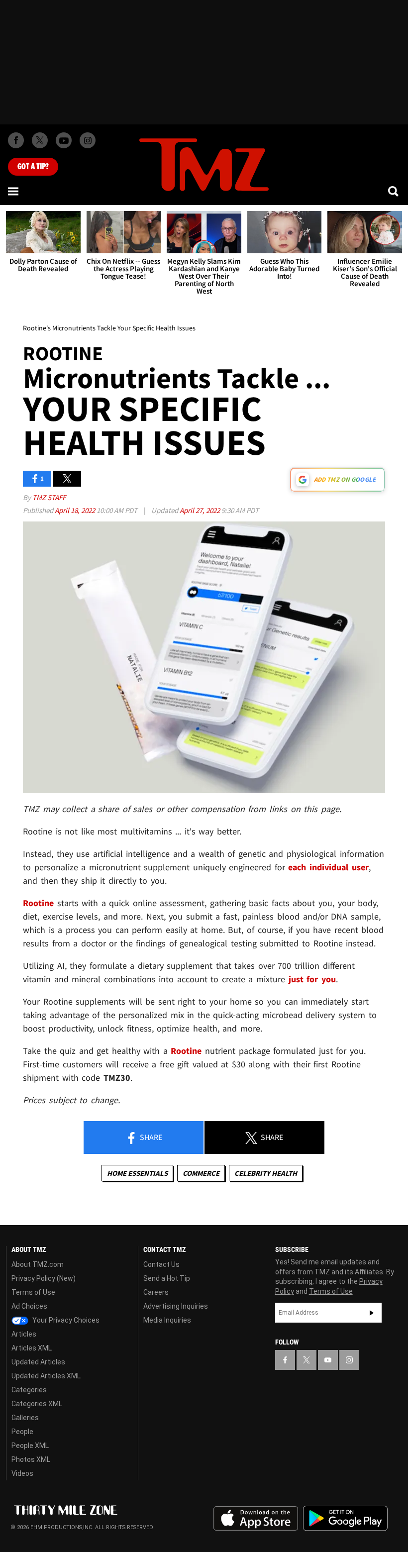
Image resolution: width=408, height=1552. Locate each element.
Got (33, 167)
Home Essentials (137, 1173)
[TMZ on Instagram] (88, 140)
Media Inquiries (167, 1320)
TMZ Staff (49, 497)
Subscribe (372, 1313)
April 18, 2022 (76, 510)
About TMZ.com (37, 1264)
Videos (22, 1473)
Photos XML (30, 1459)
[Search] (394, 191)
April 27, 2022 (200, 510)
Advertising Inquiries (175, 1306)
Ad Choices (29, 1306)
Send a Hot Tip (166, 1278)
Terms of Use (33, 1292)
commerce (201, 1173)
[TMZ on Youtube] (64, 140)
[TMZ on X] (40, 140)
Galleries (25, 1418)
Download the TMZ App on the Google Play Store (345, 1518)
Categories (29, 1390)
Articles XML (31, 1348)
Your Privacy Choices (65, 1320)
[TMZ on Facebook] (16, 140)
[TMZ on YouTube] (328, 1360)
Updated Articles (38, 1362)
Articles (23, 1334)
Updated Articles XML (46, 1376)
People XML (30, 1445)
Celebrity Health (265, 1173)
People (22, 1432)
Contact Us (161, 1264)
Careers (156, 1292)
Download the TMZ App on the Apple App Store (255, 1518)
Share (150, 1137)
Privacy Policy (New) (43, 1278)
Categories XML (36, 1404)
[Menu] (14, 191)
